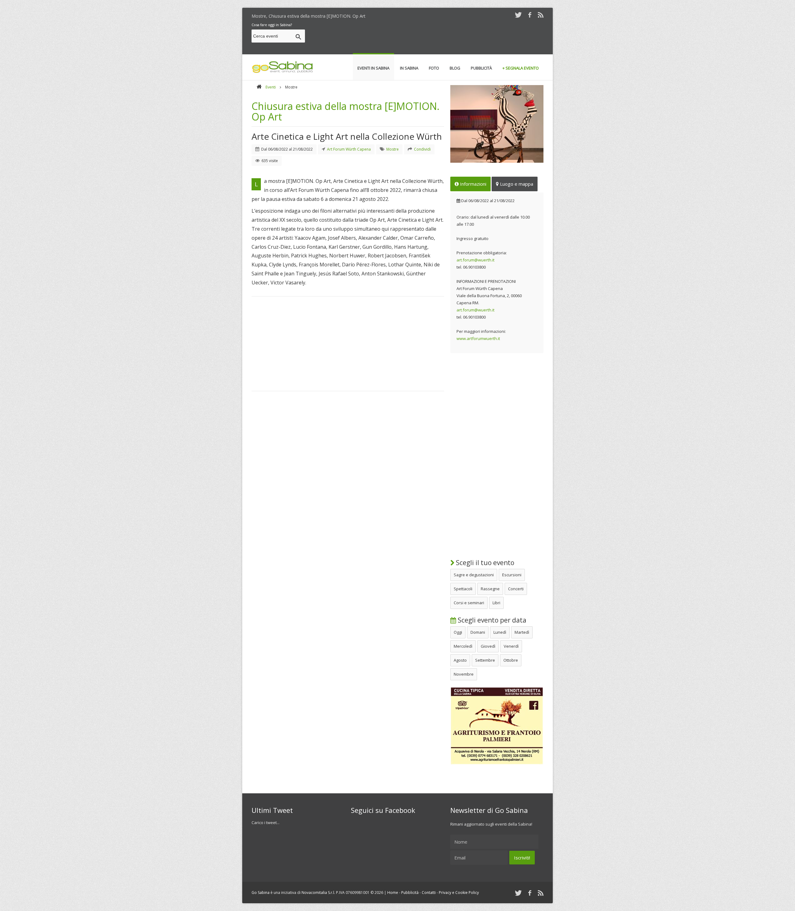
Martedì (522, 632)
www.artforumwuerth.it (478, 338)
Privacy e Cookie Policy (459, 892)
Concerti (516, 588)
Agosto (460, 660)
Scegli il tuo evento (484, 562)
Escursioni (511, 575)
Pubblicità (410, 892)
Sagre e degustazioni (474, 575)
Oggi (458, 632)
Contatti (429, 892)
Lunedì (499, 632)
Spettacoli (463, 588)
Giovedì (488, 646)
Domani (477, 632)
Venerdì (511, 646)
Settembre (485, 660)
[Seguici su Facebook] (529, 14)
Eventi (271, 87)
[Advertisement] (430, 37)
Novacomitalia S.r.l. (318, 892)
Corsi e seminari (469, 602)
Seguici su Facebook (383, 810)
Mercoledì (463, 646)
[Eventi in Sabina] (283, 72)
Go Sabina (261, 892)
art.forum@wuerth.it (475, 260)
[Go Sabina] (259, 87)
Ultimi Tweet (272, 810)
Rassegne (490, 588)
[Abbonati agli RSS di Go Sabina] (540, 14)
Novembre (464, 674)
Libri (496, 602)
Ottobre (510, 660)
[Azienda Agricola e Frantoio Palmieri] (496, 763)
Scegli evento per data (491, 620)
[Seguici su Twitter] (518, 14)
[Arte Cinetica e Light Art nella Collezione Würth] (496, 124)
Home (392, 892)
